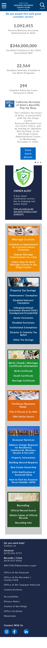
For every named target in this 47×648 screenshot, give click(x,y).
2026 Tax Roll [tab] (37, 162)
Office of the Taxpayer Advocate (22, 584)
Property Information (23, 457)
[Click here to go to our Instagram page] (6, 632)
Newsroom (10, 616)
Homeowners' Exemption (24, 295)
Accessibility (11, 596)
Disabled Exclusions (23, 322)
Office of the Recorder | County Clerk (17, 578)
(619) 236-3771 (13, 553)
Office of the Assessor (16, 572)
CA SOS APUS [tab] (35, 162)
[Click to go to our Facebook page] (14, 632)
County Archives (13, 589)
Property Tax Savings (23, 290)
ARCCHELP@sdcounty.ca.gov (20, 565)
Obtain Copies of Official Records (23, 516)
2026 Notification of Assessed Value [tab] (40, 162)
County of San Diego (15, 606)
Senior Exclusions (23, 317)
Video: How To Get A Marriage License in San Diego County (23, 265)
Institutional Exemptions (23, 327)
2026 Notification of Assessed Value (23, 473)
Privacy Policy (12, 601)
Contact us (10, 545)
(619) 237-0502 (13, 560)
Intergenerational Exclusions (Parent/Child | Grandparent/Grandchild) (23, 310)
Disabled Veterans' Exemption (23, 301)
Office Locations (13, 611)
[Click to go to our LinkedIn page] (26, 632)
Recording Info (23, 522)
